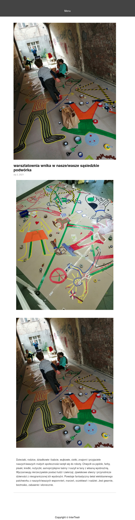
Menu (67, 11)
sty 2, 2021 (19, 174)
